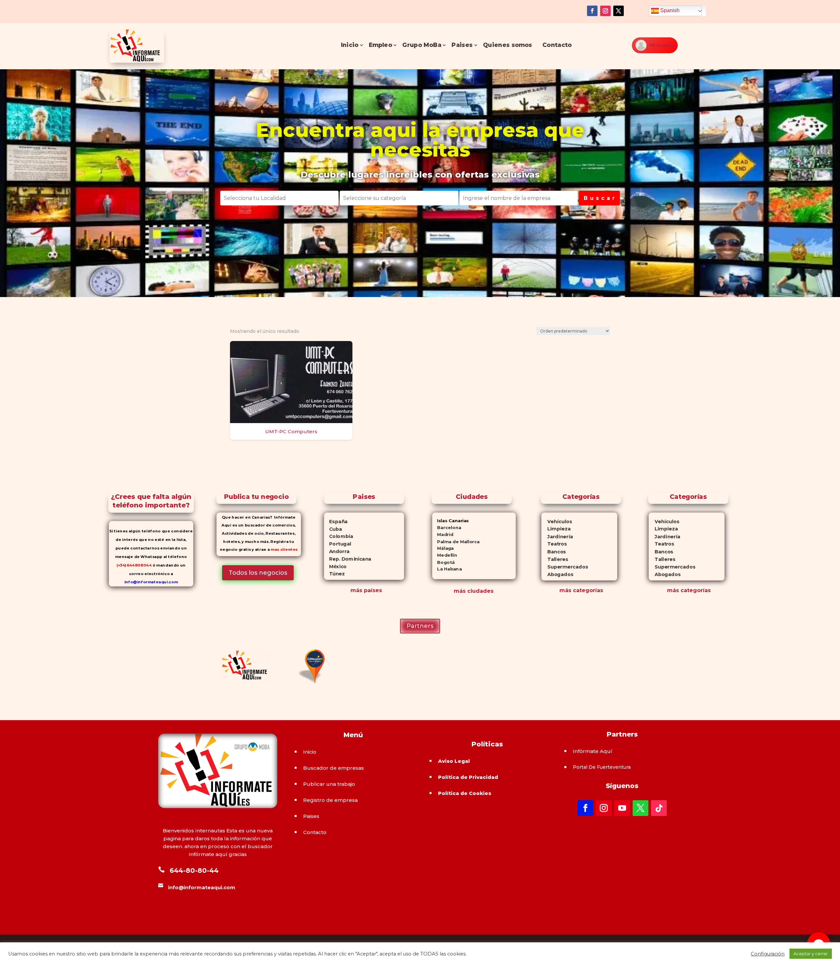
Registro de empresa (330, 800)
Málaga (443, 548)
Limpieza (555, 529)
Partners (420, 626)
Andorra (336, 551)
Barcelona (446, 527)
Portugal (337, 544)
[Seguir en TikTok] (659, 808)
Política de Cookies (464, 793)
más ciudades (474, 591)
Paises (462, 45)
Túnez (334, 574)
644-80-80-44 (194, 870)
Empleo (380, 45)
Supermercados (564, 566)
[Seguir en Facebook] (592, 11)
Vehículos (556, 521)
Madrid (442, 534)
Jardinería (557, 536)
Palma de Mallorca (456, 541)
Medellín (444, 555)
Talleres (554, 559)
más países (366, 590)
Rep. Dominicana (347, 559)
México (335, 566)
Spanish (669, 10)
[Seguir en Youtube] (622, 808)
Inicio (349, 45)
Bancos (553, 551)
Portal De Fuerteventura (602, 767)
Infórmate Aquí (592, 751)
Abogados (557, 574)
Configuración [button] (768, 954)
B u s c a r (599, 198)
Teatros (553, 544)
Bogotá (443, 562)
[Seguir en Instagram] (605, 11)
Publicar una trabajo (329, 784)
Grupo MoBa (421, 45)
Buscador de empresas (333, 768)
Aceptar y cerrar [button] (810, 953)
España (335, 521)
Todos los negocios (258, 572)
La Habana (447, 569)
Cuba (333, 529)
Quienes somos (507, 45)
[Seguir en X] (618, 11)
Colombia (338, 536)
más (565, 590)
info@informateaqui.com (151, 582)
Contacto (557, 45)
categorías (587, 590)
